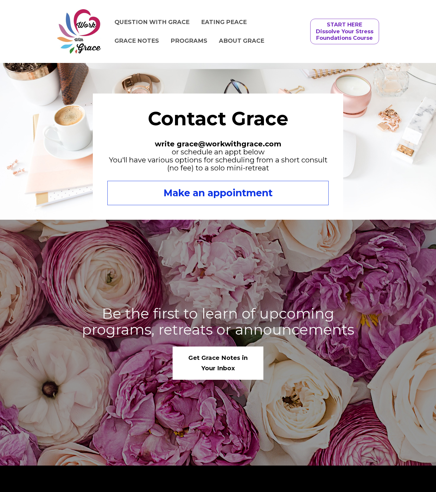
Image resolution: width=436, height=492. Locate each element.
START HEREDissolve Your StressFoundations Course (344, 31)
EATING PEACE (224, 22)
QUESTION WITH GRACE (152, 22)
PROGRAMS (189, 40)
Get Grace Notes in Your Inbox (218, 363)
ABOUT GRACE (241, 40)
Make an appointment (218, 193)
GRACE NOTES (136, 40)
